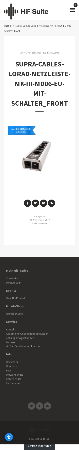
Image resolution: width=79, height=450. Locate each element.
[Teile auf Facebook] (27, 203)
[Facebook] (39, 406)
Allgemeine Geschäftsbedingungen (27, 333)
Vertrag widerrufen (39, 446)
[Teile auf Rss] (51, 203)
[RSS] (47, 406)
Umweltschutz (14, 374)
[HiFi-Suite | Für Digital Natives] (26, 10)
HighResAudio (14, 313)
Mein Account (14, 282)
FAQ (8, 370)
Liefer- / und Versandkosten (23, 346)
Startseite (12, 278)
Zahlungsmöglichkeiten (20, 338)
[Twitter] (31, 406)
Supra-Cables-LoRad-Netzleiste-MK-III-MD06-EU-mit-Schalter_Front (39, 83)
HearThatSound (15, 298)
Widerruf (11, 342)
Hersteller (12, 362)
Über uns (11, 366)
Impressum (13, 383)
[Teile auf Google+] (35, 203)
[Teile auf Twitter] (43, 203)
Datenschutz (13, 379)
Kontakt (11, 329)
